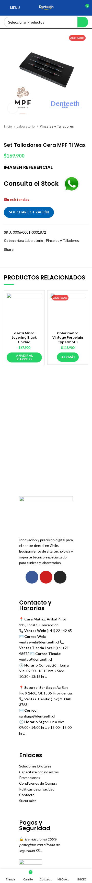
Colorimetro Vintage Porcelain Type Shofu (67, 337)
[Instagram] (60, 577)
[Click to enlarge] (13, 108)
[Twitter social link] (25, 249)
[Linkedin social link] (36, 249)
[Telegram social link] (42, 249)
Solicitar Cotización (29, 212)
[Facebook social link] (19, 249)
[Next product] (85, 134)
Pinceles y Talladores (57, 126)
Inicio (8, 126)
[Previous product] (75, 134)
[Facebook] (32, 577)
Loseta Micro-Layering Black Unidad (24, 337)
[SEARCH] (82, 22)
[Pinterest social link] (30, 249)
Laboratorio (26, 126)
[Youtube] (46, 577)
